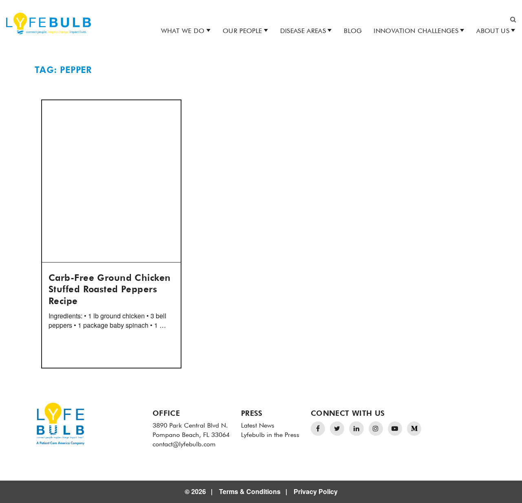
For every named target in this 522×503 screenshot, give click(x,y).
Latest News (257, 426)
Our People (242, 31)
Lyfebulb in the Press (270, 435)
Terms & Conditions (250, 491)
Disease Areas (303, 31)
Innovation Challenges (416, 31)
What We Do (183, 31)
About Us (492, 31)
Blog (353, 31)
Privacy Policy (316, 491)
